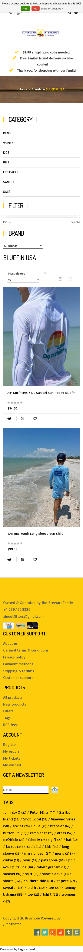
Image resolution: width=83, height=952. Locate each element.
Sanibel (9, 182)
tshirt (50, 894)
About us (10, 643)
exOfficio (13, 839)
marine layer (37, 853)
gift (56, 839)
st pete (66, 880)
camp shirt (41, 832)
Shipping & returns (18, 670)
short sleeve (55, 873)
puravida (22, 867)
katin (33, 846)
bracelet (60, 825)
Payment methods (18, 663)
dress (64, 832)
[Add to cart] (9, 418)
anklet (21, 825)
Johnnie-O (14, 812)
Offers (8, 711)
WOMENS (9, 143)
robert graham (51, 867)
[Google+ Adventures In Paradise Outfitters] (52, 932)
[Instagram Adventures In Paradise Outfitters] (76, 932)
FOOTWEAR (11, 172)
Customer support (18, 677)
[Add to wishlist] (35, 418)
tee (54, 887)
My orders (11, 751)
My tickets (11, 758)
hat (71, 839)
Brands (36, 89)
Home (23, 89)
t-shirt (35, 887)
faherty (37, 839)
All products (13, 697)
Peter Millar (42, 812)
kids (51, 846)
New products (14, 704)
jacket (14, 846)
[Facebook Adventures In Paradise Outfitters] (37, 932)
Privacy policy (14, 657)
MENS (7, 133)
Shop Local (35, 819)
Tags (7, 717)
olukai (11, 860)
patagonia (52, 860)
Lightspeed (26, 949)
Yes (25, 8)
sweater (13, 887)
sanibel (12, 873)
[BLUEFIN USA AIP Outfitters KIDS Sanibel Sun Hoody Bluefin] (41, 336)
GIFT (6, 162)
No (35, 8)
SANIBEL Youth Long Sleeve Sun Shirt (35, 533)
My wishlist (12, 765)
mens (64, 853)
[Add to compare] (22, 418)
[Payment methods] (8, 625)
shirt (31, 873)
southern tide (38, 880)
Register (10, 744)
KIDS (6, 152)
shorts (11, 880)
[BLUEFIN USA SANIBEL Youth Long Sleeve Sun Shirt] (41, 477)
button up (14, 832)
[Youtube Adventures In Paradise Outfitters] (60, 932)
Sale (6, 191)
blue (39, 825)
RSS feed (10, 724)
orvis (30, 860)
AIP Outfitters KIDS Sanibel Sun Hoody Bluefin (41, 392)
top (33, 894)
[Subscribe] (54, 789)
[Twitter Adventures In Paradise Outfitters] (45, 932)
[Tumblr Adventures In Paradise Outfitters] (68, 932)
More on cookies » (52, 8)
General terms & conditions (26, 650)
